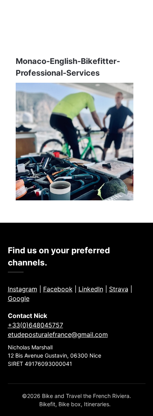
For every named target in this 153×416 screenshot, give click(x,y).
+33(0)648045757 (35, 325)
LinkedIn (90, 289)
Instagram (22, 289)
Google (18, 298)
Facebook (58, 289)
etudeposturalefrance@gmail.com (58, 334)
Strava (118, 289)
